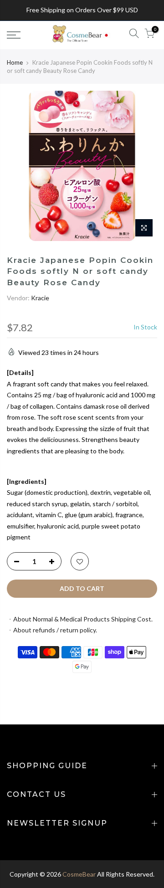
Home (15, 62)
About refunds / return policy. (55, 630)
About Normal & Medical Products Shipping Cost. (83, 619)
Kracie (40, 298)
